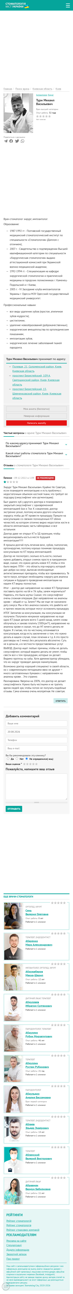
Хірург (51, 95)
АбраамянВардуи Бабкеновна (38, 1187)
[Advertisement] (36, 47)
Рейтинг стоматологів (18, 1225)
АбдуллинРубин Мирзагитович (39, 1034)
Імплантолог (41, 95)
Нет (22, 759)
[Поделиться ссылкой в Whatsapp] (22, 142)
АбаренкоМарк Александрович (39, 943)
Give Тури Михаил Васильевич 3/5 (30, 764)
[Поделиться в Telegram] (6, 142)
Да (12, 759)
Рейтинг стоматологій (18, 1221)
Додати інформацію (17, 1249)
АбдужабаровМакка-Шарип (34, 973)
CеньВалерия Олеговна (37, 912)
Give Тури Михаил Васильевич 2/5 (27, 764)
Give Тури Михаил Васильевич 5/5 (36, 764)
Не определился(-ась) (41, 759)
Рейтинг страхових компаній (22, 1230)
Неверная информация (36, 416)
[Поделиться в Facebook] (11, 142)
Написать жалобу (36, 423)
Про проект (13, 1258)
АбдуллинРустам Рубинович (37, 1065)
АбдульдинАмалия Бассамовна (38, 1095)
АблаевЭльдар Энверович (37, 1126)
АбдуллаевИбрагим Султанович (39, 1004)
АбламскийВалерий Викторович (39, 1156)
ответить (61, 700)
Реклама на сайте (16, 1240)
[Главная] (20, 5)
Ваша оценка (14, 764)
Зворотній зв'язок (16, 1254)
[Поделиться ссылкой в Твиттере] (16, 142)
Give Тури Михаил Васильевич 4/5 (33, 764)
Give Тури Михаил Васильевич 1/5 (24, 764)
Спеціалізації (14, 1245)
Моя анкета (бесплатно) (36, 408)
